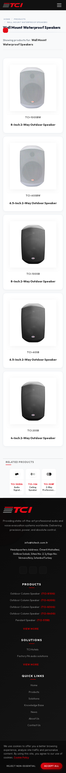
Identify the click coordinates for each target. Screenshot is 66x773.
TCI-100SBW (33, 117)
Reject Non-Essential (21, 766)
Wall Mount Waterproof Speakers (27, 22)
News (34, 712)
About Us (34, 718)
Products (20, 19)
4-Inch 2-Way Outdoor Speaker (33, 438)
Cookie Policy (21, 757)
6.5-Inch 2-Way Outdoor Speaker (33, 203)
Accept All (51, 766)
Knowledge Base (34, 705)
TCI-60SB (33, 352)
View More (31, 628)
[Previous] (6, 481)
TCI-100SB (33, 274)
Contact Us (34, 725)
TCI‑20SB (33, 430)
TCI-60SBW (33, 195)
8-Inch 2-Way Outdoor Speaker (33, 124)
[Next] (59, 481)
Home (7, 19)
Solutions (34, 698)
